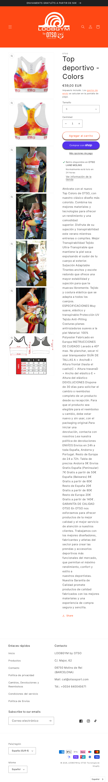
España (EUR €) (20, 750)
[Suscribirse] (50, 721)
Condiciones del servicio (23, 693)
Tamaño (66, 102)
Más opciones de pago (81, 153)
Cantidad (67, 117)
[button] (10, 27)
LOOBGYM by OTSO (77, 763)
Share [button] (69, 615)
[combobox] (97, 779)
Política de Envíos (19, 701)
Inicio (11, 653)
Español (16, 769)
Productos (14, 660)
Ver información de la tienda (78, 178)
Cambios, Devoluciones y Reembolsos (23, 684)
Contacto (13, 668)
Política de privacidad (21, 675)
